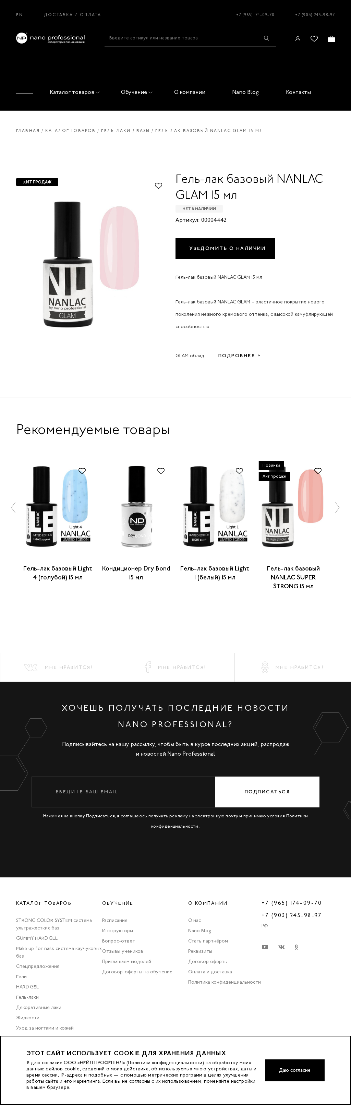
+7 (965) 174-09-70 (255, 14)
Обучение (134, 92)
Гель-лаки (116, 130)
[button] (13, 507)
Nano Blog (245, 92)
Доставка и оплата (72, 14)
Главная (28, 130)
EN (19, 14)
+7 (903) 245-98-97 (315, 14)
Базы (143, 130)
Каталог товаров (72, 92)
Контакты (298, 92)
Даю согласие (295, 1070)
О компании (189, 92)
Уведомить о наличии (228, 248)
